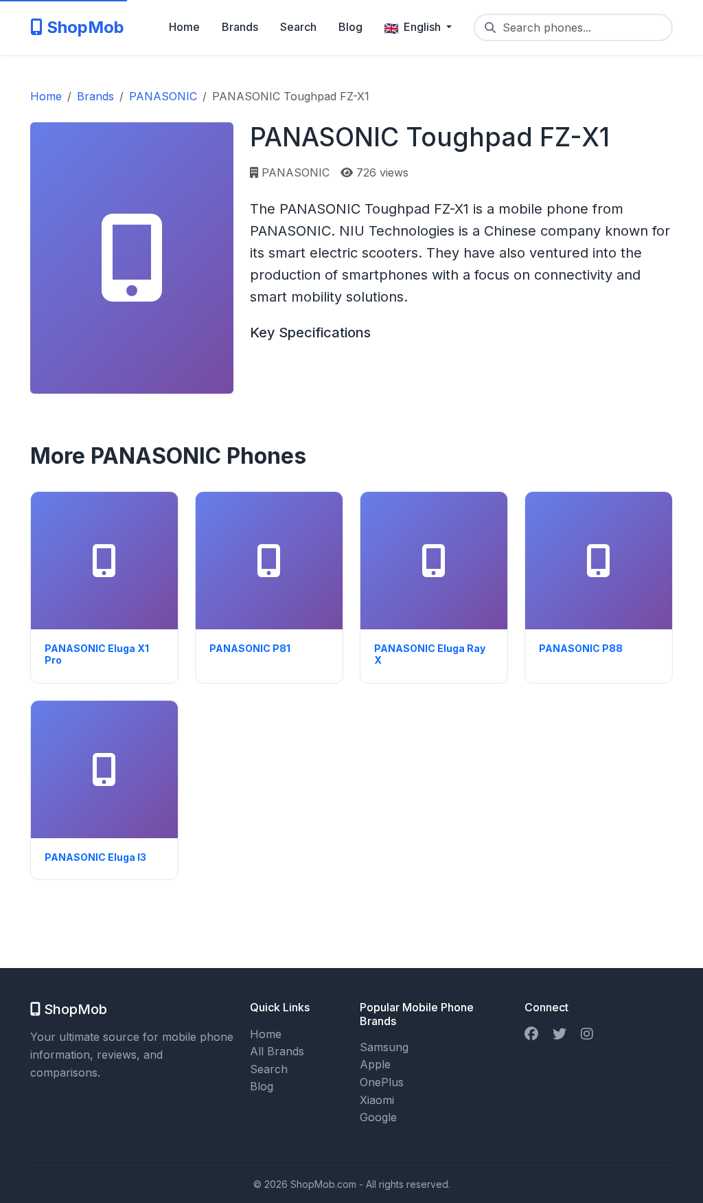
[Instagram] (587, 1034)
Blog (261, 1086)
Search (269, 1069)
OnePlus (382, 1082)
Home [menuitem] (184, 27)
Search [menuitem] (298, 27)
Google (378, 1117)
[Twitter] (559, 1034)
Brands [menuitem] (240, 27)
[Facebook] (531, 1034)
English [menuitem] (422, 27)
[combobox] (573, 27)
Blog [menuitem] (350, 27)
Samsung (384, 1047)
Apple (375, 1064)
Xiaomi (377, 1100)
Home (265, 1034)
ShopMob (83, 27)
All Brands (277, 1051)
